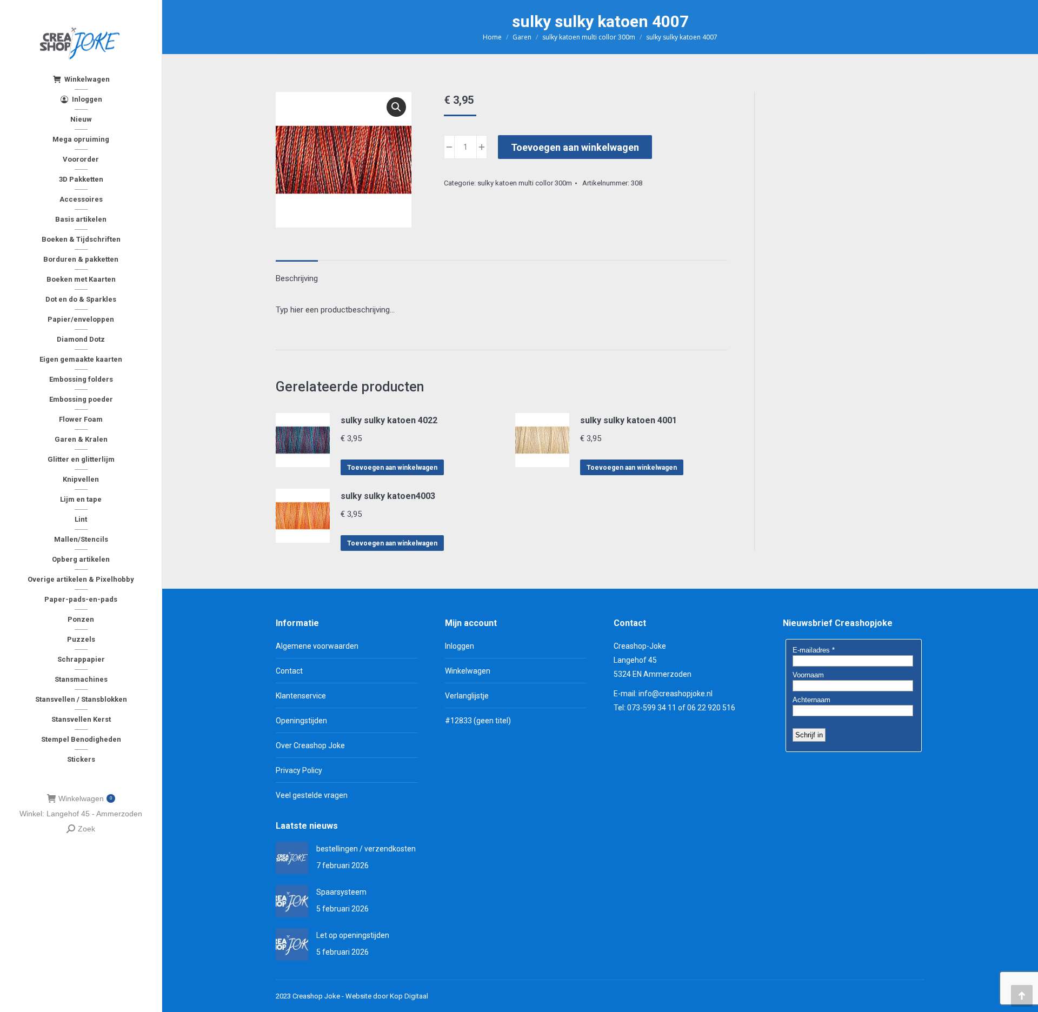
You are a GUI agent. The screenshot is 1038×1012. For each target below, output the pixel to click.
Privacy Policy (299, 770)
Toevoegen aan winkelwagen (575, 147)
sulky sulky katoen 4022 (389, 420)
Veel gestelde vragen (312, 795)
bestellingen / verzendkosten (366, 848)
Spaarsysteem (341, 892)
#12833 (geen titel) (478, 720)
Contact (289, 671)
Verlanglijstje (467, 695)
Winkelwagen (85, 798)
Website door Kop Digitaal (386, 996)
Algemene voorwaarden (317, 646)
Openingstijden (301, 720)
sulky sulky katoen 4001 (628, 420)
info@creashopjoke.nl (675, 693)
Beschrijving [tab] (297, 278)
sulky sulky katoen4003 (388, 496)
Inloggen (459, 646)
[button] (396, 107)
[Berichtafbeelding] (292, 858)
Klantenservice (301, 695)
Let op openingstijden (352, 935)
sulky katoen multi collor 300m (524, 183)
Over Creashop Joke (310, 745)
